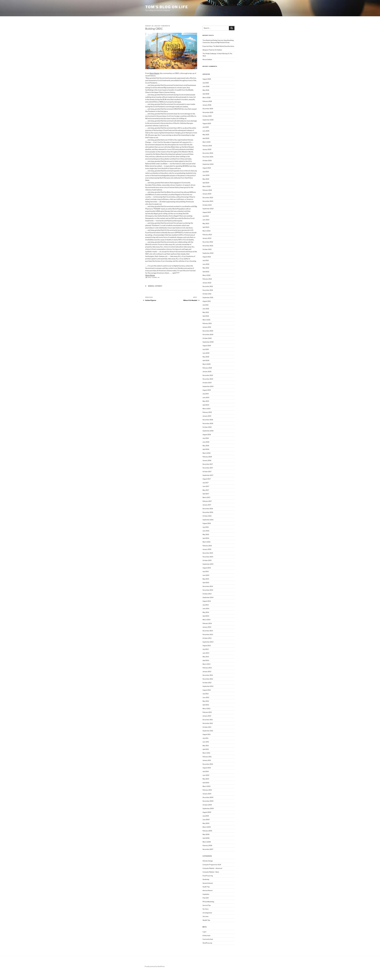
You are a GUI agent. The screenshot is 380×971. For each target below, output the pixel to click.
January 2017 (207, 505)
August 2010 (207, 768)
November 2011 (208, 723)
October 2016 (207, 516)
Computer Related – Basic (211, 872)
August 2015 (207, 568)
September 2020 (208, 342)
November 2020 (208, 334)
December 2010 (208, 764)
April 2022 (206, 271)
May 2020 (206, 357)
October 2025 (207, 116)
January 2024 (207, 194)
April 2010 (206, 782)
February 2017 (207, 501)
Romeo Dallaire (207, 59)
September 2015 (208, 564)
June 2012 (206, 697)
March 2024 (206, 186)
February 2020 (207, 368)
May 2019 (206, 401)
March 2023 (206, 231)
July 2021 (206, 305)
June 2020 (206, 353)
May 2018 (206, 445)
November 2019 (208, 379)
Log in (204, 932)
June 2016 (206, 531)
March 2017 (206, 497)
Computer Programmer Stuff (212, 864)
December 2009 (208, 797)
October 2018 (207, 427)
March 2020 (207, 364)
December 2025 (208, 108)
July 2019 (206, 394)
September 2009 (208, 808)
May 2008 (206, 834)
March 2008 (207, 842)
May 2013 (206, 656)
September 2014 (208, 597)
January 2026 (207, 105)
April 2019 (206, 405)
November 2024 (208, 157)
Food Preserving (208, 876)
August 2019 (207, 390)
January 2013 (207, 671)
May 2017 (206, 490)
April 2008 (206, 838)
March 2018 (206, 453)
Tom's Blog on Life (166, 7)
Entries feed (206, 935)
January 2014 (207, 627)
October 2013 (207, 638)
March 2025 (206, 142)
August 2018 (207, 434)
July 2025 (206, 127)
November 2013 (208, 634)
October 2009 (207, 805)
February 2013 (207, 668)
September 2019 (208, 386)
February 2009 (207, 831)
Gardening (206, 879)
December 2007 (208, 849)
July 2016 (206, 527)
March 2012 (206, 708)
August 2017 (207, 479)
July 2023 (206, 216)
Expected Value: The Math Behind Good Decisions (218, 46)
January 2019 (207, 416)
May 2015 (206, 579)
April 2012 (206, 705)
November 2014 (208, 590)
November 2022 (208, 245)
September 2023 (208, 208)
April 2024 (206, 183)
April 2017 (206, 494)
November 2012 (208, 679)
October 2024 (207, 160)
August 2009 (207, 812)
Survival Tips (207, 905)
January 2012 (207, 716)
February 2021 (207, 323)
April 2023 (206, 227)
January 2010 (207, 794)
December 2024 (208, 153)
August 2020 (207, 345)
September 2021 (208, 297)
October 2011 (207, 727)
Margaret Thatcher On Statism (212, 50)
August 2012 (207, 690)
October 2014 (207, 594)
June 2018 (206, 442)
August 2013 (207, 645)
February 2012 (207, 712)
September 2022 (208, 253)
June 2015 (206, 575)
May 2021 (206, 312)
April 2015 (206, 582)
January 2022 (207, 283)
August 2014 (207, 601)
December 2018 (208, 419)
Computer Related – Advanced (212, 868)
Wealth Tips (206, 920)
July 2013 (206, 649)
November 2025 (208, 112)
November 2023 (208, 201)
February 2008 (207, 845)
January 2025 (207, 149)
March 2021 (206, 320)
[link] (154, 73)
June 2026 (206, 86)
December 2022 (208, 242)
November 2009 (208, 801)
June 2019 (206, 397)
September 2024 (208, 164)
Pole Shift (206, 898)
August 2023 (207, 212)
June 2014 (206, 608)
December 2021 (208, 286)
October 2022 (207, 249)
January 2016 (207, 549)
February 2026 (207, 101)
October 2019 (207, 382)
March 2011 (206, 753)
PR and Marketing (208, 901)
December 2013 (208, 631)
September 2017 (208, 475)
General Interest (155, 286)
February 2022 (207, 279)
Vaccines (205, 916)
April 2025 (206, 138)
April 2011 (206, 749)
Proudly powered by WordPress (155, 966)
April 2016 (206, 538)
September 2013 (208, 642)
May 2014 (206, 612)
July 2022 (206, 260)
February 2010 (207, 790)
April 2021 (206, 316)
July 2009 (206, 816)
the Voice (206, 909)
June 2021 (206, 308)
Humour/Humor (208, 890)
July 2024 (206, 171)
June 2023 (206, 220)
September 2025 (208, 120)
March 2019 (206, 408)
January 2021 (207, 327)
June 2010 (206, 775)
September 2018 (208, 431)
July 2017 (206, 482)
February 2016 (207, 545)
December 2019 (208, 375)
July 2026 (206, 83)
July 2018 (206, 438)
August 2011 (207, 734)
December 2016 (208, 508)
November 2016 (208, 512)
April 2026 (206, 94)
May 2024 (206, 179)
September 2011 (208, 731)
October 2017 (207, 471)
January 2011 (207, 760)
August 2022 (207, 257)
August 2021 (207, 301)
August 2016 (207, 523)
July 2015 (206, 571)
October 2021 (207, 294)
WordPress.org (207, 943)
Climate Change (208, 861)
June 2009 (206, 819)
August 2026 (207, 79)
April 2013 (206, 660)
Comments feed (208, 939)
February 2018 (207, 457)
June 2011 (206, 742)
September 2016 (208, 520)
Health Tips (206, 887)
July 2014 (206, 605)
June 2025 (206, 131)
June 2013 (206, 653)
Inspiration (206, 894)
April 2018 (206, 449)
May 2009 (206, 823)
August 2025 (207, 123)
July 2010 (206, 771)
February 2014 (207, 623)
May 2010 (206, 779)
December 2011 (208, 719)
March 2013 (206, 664)
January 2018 (207, 460)
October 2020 (207, 338)
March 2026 (206, 97)
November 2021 (208, 290)
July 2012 (206, 694)
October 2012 (207, 682)
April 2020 (206, 360)
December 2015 (208, 553)
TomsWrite (165, 26)
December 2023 (208, 197)
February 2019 (207, 412)
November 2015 (208, 557)
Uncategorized (207, 913)
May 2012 (206, 701)
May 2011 (206, 745)
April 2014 (206, 616)
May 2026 (206, 90)
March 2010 (206, 786)
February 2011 (207, 756)
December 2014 (208, 586)
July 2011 (205, 738)
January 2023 (207, 238)
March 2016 (206, 542)
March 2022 (206, 275)
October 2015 (207, 560)
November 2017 (208, 468)
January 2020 (207, 371)
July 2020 (206, 349)
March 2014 (206, 619)
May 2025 (206, 134)
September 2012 (208, 686)
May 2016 (206, 534)
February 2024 (207, 190)
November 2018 (208, 423)
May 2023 (206, 223)
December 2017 (208, 464)
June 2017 (206, 486)
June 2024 (206, 175)
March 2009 (207, 827)
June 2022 (206, 264)
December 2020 (208, 331)
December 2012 (208, 675)
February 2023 (207, 234)
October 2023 (207, 205)
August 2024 (207, 168)
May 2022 (206, 268)
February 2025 (207, 145)
